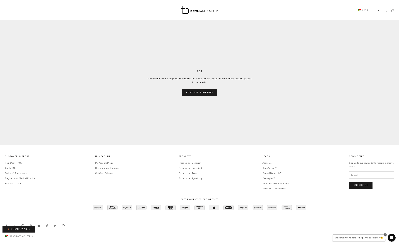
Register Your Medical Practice (20, 178)
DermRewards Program (107, 168)
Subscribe (361, 185)
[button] (392, 238)
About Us (267, 163)
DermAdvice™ (269, 168)
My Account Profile (104, 163)
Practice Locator (13, 183)
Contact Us (10, 168)
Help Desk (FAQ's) (14, 163)
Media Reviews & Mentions (275, 183)
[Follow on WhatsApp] (63, 225)
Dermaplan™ (269, 178)
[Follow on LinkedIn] (55, 225)
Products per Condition (190, 163)
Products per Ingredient (190, 168)
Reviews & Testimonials (274, 188)
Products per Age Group (190, 178)
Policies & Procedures (15, 173)
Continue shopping (199, 92)
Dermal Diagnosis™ (272, 173)
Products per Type (188, 173)
